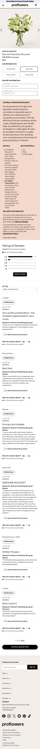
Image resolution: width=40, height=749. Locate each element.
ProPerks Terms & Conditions (12, 735)
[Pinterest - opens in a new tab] (25, 716)
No (29, 341)
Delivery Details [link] (21, 222)
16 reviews (15, 57)
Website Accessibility (9, 730)
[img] (20, 28)
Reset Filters (20, 274)
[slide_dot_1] (20, 45)
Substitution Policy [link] (10, 233)
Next (22, 640)
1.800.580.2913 (7, 710)
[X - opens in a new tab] (14, 716)
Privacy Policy (7, 737)
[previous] (1, 30)
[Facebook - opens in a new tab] (4, 716)
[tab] (20, 28)
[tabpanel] (20, 28)
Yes (23, 341)
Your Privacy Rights (8, 743)
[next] (38, 30)
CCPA (4, 740)
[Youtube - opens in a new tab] (20, 716)
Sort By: (5, 286)
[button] (3, 5)
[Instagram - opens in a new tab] (9, 716)
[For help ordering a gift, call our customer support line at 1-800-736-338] (20, 5)
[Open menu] (3, 5)
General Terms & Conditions (11, 732)
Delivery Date (8, 91)
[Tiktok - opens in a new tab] (30, 716)
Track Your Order (9, 707)
